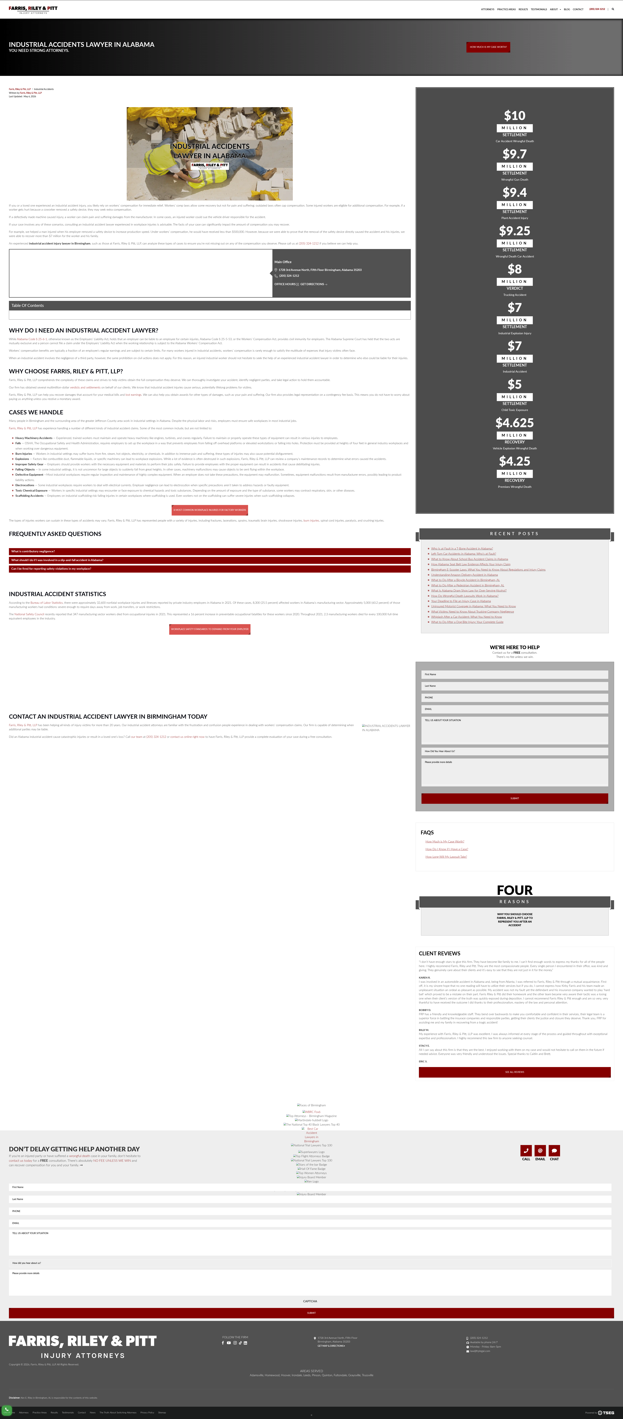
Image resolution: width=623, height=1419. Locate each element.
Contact (578, 9)
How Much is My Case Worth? (445, 841)
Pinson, (316, 1375)
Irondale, (297, 1375)
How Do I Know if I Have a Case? (447, 849)
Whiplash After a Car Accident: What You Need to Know (466, 617)
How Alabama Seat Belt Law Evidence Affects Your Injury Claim (470, 564)
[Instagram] (235, 1343)
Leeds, (307, 1375)
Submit (515, 798)
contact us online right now (187, 737)
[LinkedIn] (247, 1343)
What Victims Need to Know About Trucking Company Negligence (472, 611)
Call (526, 1159)
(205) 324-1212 (597, 9)
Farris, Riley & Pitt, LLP (31, 93)
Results (523, 9)
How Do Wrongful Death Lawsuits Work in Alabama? (465, 596)
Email (540, 1159)
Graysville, (354, 1375)
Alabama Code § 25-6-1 (32, 339)
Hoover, (286, 1375)
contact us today (20, 1160)
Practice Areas (506, 9)
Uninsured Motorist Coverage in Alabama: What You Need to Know (473, 606)
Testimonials (539, 9)
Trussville (367, 1375)
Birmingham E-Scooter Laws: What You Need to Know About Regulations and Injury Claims (488, 569)
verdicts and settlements (85, 387)
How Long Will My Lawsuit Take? (446, 856)
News (93, 1413)
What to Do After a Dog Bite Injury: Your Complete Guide (467, 622)
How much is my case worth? (488, 47)
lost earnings (133, 394)
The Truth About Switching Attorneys (118, 1413)
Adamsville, (257, 1375)
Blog (567, 9)
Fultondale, (341, 1375)
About (554, 9)
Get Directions (312, 284)
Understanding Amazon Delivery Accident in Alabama (464, 575)
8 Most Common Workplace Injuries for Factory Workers (210, 510)
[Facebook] (223, 1343)
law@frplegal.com (480, 1351)
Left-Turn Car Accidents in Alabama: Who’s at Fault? (463, 553)
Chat (554, 1159)
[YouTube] (229, 1343)
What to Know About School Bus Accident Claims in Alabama (469, 559)
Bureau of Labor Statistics (47, 602)
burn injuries (311, 520)
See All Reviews (514, 1072)
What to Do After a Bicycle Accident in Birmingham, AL (465, 580)
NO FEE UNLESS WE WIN (112, 1160)
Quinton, (327, 1375)
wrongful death (79, 1156)
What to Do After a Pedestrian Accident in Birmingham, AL (467, 585)
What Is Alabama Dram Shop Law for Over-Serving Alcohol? (469, 590)
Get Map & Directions (331, 1346)
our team (136, 737)
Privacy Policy (147, 1413)
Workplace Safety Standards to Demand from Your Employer (210, 629)
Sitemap (162, 1413)
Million (515, 128)
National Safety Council (29, 614)
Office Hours (285, 284)
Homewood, (272, 1375)
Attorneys (487, 9)
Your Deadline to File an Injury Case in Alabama (461, 601)
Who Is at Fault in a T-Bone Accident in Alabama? (462, 548)
